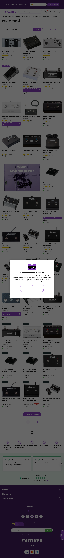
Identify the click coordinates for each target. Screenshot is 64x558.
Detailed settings (32, 290)
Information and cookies (32, 294)
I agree (32, 286)
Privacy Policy (42, 281)
